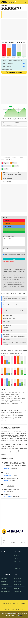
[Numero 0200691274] (20, 374)
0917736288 (17, 588)
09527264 (6, 303)
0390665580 (7, 334)
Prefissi (2, 605)
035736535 (4, 588)
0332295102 (7, 296)
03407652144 (13, 468)
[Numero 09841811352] (7, 385)
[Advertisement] (14, 29)
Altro (15, 615)
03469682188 (17, 565)
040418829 (4, 578)
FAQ (18, 603)
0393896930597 (18, 578)
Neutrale (7, 229)
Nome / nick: (6, 248)
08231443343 (17, 584)
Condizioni (8, 605)
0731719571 (12, 480)
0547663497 (17, 555)
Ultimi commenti (16, 605)
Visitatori (23, 603)
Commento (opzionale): (8, 236)
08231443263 (17, 581)
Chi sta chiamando (6, 603)
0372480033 (7, 321)
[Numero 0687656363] (7, 363)
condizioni (16, 254)
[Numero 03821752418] (20, 385)
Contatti (24, 605)
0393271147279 (8, 330)
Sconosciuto (8, 226)
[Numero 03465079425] (20, 363)
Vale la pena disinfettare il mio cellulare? (14, 542)
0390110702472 (18, 591)
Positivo (7, 232)
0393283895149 (8, 315)
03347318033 (7, 325)
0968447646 (7, 339)
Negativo (7, 220)
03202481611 (4, 581)
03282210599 (17, 561)
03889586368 (16, 496)
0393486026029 (5, 591)
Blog (14, 603)
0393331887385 (18, 558)
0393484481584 (8, 309)
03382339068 (10, 486)
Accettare (20, 615)
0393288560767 (18, 568)
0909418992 (10, 491)
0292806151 (15, 475)
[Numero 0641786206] (7, 374)
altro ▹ (24, 63)
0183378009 (4, 584)
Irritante (7, 223)
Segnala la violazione (6, 181)
